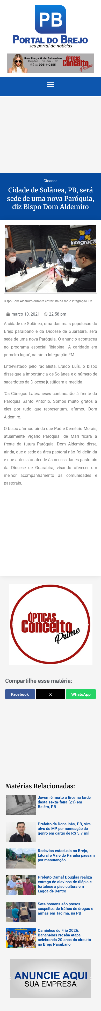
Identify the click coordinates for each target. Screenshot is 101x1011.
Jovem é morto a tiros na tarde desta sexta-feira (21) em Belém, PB (64, 802)
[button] (50, 85)
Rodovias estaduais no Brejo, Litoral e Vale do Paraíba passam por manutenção (66, 855)
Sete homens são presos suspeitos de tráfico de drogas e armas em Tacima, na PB (65, 909)
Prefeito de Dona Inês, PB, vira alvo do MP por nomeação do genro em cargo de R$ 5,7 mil (64, 829)
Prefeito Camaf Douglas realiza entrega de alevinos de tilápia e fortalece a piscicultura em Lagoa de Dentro (65, 884)
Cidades (50, 180)
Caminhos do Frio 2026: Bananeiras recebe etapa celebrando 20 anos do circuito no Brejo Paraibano (64, 937)
